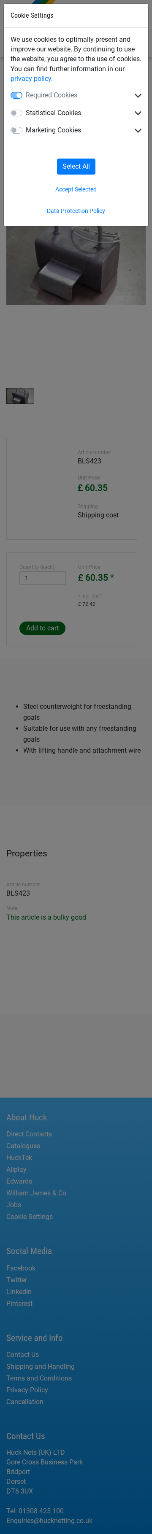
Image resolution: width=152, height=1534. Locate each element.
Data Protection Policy (76, 210)
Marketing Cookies (53, 130)
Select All (76, 166)
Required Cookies (51, 95)
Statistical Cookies (53, 113)
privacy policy (31, 79)
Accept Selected (76, 189)
